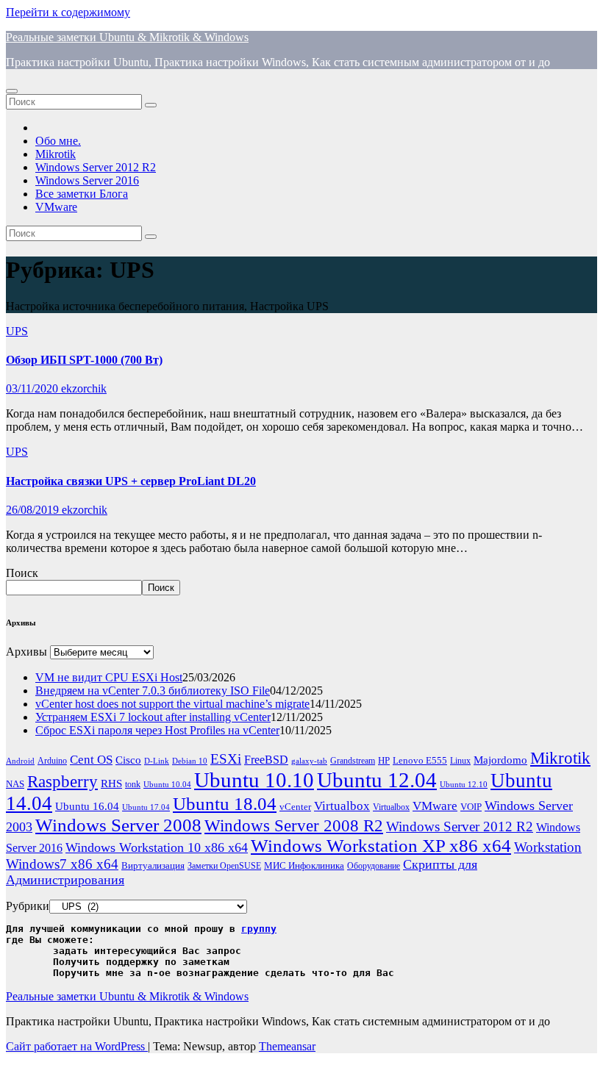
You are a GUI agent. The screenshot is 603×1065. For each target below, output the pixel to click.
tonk (132, 784)
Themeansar (287, 1046)
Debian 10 (189, 761)
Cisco (128, 760)
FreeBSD (266, 760)
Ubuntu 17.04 (146, 807)
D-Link (156, 761)
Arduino (52, 761)
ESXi (225, 759)
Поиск (22, 573)
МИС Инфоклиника (304, 865)
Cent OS (91, 760)
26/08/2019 (34, 509)
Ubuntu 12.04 (377, 780)
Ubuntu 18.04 (224, 804)
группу (258, 928)
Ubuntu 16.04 (87, 806)
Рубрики (27, 906)
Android (20, 761)
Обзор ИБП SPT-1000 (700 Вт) (84, 360)
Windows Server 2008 (118, 825)
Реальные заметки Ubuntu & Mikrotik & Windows (127, 37)
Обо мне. (58, 141)
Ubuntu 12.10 (464, 785)
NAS (15, 783)
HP (384, 760)
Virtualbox (342, 806)
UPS (17, 331)
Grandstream (352, 761)
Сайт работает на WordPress (77, 1046)
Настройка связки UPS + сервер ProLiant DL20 (131, 481)
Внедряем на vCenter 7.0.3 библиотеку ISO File (152, 690)
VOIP (471, 806)
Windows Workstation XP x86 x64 (381, 846)
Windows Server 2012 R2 (95, 167)
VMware (56, 207)
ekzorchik (84, 388)
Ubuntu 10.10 (254, 780)
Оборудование (373, 866)
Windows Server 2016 (87, 180)
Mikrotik (55, 154)
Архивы (26, 651)
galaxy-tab (309, 761)
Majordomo (500, 759)
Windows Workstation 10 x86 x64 (156, 847)
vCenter (295, 806)
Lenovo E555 (420, 760)
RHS (111, 783)
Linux (460, 761)
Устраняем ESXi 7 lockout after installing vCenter (153, 717)
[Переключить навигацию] (12, 91)
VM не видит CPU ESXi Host (108, 677)
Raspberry (62, 781)
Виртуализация (153, 865)
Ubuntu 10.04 (167, 785)
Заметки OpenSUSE (224, 866)
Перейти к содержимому (68, 12)
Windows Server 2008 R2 (293, 826)
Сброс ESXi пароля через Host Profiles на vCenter (157, 730)
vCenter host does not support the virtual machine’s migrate (172, 704)
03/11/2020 (33, 388)
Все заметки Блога (81, 193)
